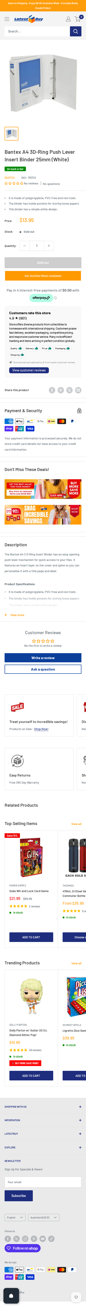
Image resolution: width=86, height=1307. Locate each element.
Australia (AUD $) (40, 1217)
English (11, 1217)
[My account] (68, 19)
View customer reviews (29, 370)
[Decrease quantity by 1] (24, 246)
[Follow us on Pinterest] (34, 1239)
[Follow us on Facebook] (8, 1239)
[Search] (75, 31)
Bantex (10, 177)
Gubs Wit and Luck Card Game (29, 891)
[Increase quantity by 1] (49, 246)
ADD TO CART (31, 937)
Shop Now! (41, 729)
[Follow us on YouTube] (42, 1239)
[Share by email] (78, 390)
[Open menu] (7, 19)
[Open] (11, 1296)
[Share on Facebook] (52, 390)
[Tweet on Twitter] (69, 390)
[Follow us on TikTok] (51, 1239)
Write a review (43, 657)
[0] (77, 19)
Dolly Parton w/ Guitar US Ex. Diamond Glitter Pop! (28, 1032)
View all (76, 824)
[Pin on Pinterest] (61, 390)
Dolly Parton (18, 1024)
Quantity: (11, 246)
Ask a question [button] (43, 669)
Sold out (43, 263)
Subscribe (18, 1196)
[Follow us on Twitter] (16, 1239)
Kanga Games (17, 885)
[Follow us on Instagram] (25, 1239)
